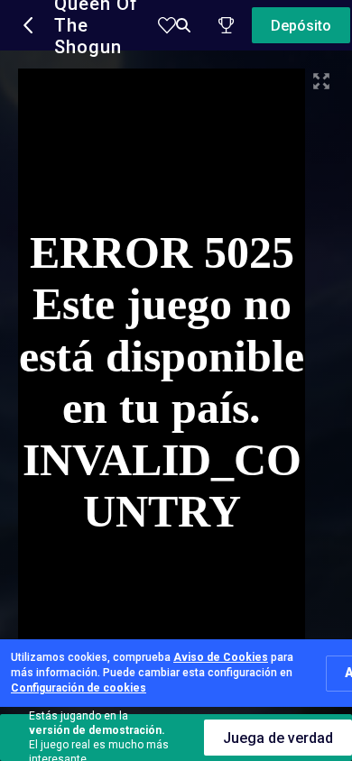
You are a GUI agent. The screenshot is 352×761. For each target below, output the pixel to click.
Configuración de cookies (78, 688)
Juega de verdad (278, 738)
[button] (29, 25)
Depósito (301, 25)
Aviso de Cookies (220, 657)
